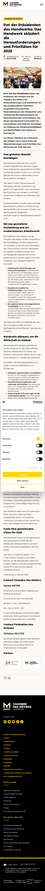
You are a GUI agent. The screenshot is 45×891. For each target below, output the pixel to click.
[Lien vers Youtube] (9, 721)
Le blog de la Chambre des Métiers (17, 773)
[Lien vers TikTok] (21, 721)
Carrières (7, 745)
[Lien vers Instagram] (17, 721)
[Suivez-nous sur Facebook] (5, 677)
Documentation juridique (13, 794)
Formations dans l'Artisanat (13, 829)
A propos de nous (10, 755)
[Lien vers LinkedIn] (13, 721)
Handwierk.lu (8, 839)
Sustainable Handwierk (12, 850)
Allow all (22, 474)
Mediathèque (8, 741)
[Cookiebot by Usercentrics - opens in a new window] (32, 402)
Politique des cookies (30, 881)
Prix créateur (8, 846)
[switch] (39, 445)
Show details (33, 468)
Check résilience (9, 797)
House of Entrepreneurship (14, 734)
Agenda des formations (13, 769)
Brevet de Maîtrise (10, 832)
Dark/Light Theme (5, 865)
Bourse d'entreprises (11, 804)
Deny (22, 487)
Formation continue (11, 836)
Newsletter (7, 759)
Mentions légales (38, 881)
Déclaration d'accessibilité (8, 881)
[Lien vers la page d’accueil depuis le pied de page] (17, 709)
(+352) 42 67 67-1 (29, 864)
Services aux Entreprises (12, 825)
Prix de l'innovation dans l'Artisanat (16, 843)
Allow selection (22, 481)
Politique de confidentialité (21, 881)
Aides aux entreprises (11, 790)
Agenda (6, 766)
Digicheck (7, 801)
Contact (6, 748)
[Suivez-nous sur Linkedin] (9, 678)
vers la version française (26, 59)
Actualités (7, 762)
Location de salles (10, 752)
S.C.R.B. (6, 738)
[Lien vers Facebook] (5, 721)
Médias (6, 808)
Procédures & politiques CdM (14, 811)
